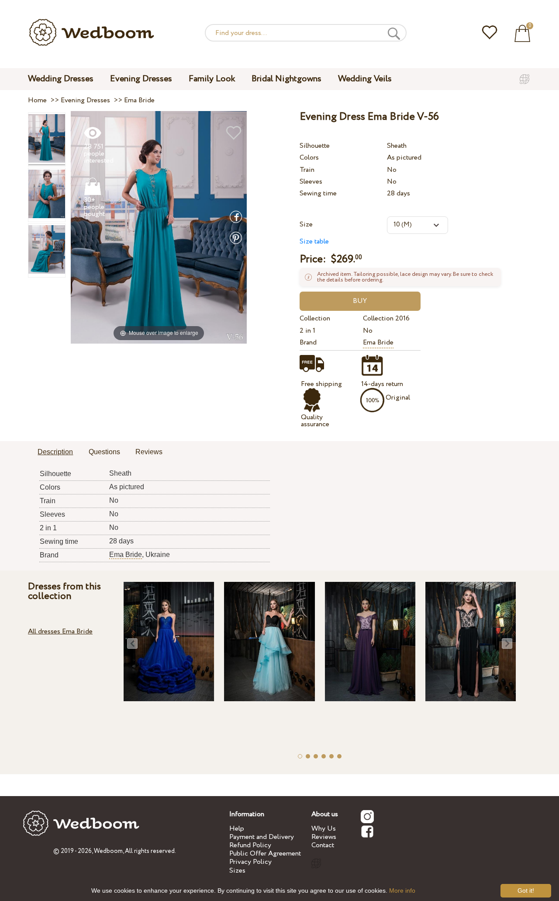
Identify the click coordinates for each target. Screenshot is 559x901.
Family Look (212, 79)
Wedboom (108, 851)
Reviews (323, 837)
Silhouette (315, 146)
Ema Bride (378, 342)
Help (236, 829)
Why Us (323, 829)
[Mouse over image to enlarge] (159, 227)
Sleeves (311, 181)
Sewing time (318, 193)
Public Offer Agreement (265, 854)
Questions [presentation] (104, 452)
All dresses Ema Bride (60, 631)
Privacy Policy (250, 862)
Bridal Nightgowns (286, 79)
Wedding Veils (365, 79)
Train (307, 170)
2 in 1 (307, 331)
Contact (322, 845)
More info (402, 890)
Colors (309, 157)
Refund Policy (250, 845)
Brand (308, 342)
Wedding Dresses (60, 79)
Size (306, 224)
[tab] (55, 452)
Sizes (237, 871)
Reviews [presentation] (148, 452)
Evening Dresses (141, 79)
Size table (314, 242)
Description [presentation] (55, 452)
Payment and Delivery (261, 837)
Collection (315, 318)
